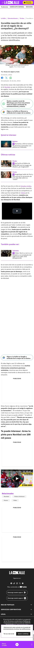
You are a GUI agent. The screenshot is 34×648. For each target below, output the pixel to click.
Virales (22, 18)
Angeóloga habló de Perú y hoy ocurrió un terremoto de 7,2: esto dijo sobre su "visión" (22, 176)
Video (15, 500)
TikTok (23, 193)
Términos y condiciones (15, 621)
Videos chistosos (19, 496)
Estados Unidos (26, 186)
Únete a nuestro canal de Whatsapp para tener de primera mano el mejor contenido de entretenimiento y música (18, 103)
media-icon (17, 644)
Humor (6, 500)
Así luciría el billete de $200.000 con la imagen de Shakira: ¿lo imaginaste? (21, 165)
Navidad (7, 87)
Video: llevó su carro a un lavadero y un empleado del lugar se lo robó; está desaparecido (22, 255)
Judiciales (15, 251)
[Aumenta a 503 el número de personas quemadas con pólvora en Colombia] (6, 144)
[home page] (17, 572)
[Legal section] (31, 614)
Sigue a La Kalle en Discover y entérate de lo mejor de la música (18, 112)
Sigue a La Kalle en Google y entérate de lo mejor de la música (18, 357)
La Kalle (3, 18)
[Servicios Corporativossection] (31, 609)
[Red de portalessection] (31, 604)
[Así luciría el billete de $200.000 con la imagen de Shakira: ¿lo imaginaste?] (6, 163)
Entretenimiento (13, 18)
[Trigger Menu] (2, 2)
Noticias (14, 141)
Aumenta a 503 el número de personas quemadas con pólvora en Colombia (22, 145)
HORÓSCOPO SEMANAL (17, 7)
